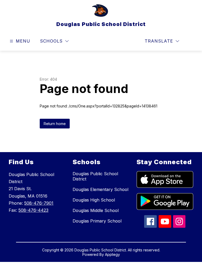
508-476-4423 (33, 210)
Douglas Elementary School (100, 189)
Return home (55, 123)
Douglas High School (94, 200)
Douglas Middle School (96, 210)
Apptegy (112, 254)
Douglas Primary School (97, 221)
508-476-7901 (38, 203)
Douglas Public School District (95, 176)
